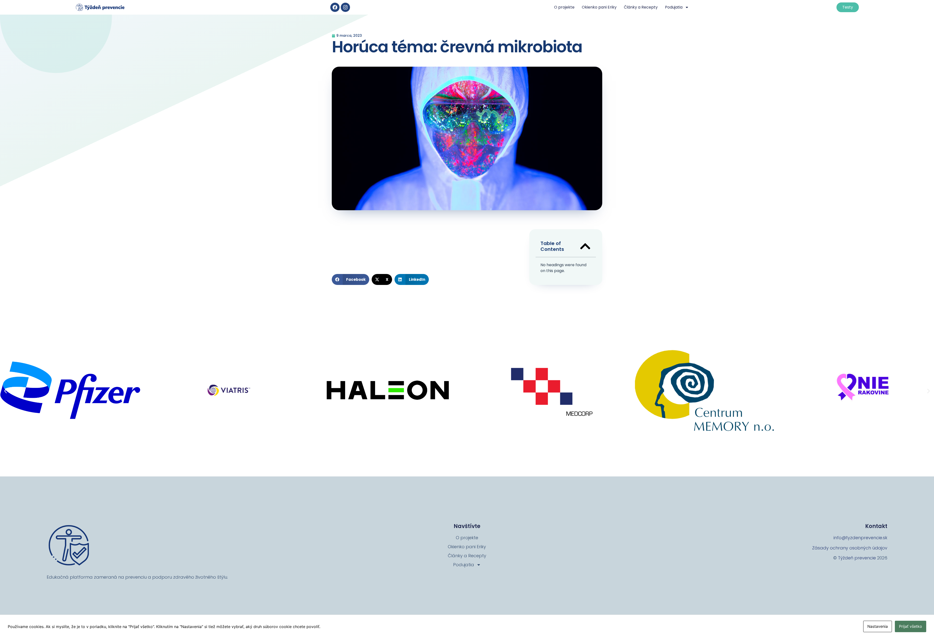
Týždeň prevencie (857, 558)
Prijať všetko (910, 626)
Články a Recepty (641, 7)
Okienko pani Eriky (599, 7)
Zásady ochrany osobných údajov (849, 548)
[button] (350, 279)
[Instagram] (345, 7)
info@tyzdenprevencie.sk (860, 538)
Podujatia (674, 7)
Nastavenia (877, 626)
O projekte (564, 7)
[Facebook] (335, 7)
